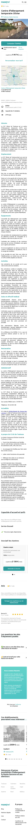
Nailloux (22, 791)
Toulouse (3, 783)
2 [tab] (14, 574)
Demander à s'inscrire (14, 568)
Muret (3, 787)
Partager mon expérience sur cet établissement (14, 601)
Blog (2, 809)
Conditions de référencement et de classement (20, 822)
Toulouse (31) (9, 751)
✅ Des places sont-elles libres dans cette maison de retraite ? (12, 647)
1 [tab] (8, 36)
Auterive (3, 791)
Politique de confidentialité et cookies (20, 810)
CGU (2, 816)
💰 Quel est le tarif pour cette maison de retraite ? (10, 657)
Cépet (21, 787)
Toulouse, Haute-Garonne (10, 17)
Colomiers (13, 783)
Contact (3, 819)
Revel (11, 791)
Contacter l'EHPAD (14, 43)
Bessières (22, 783)
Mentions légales (6, 812)
